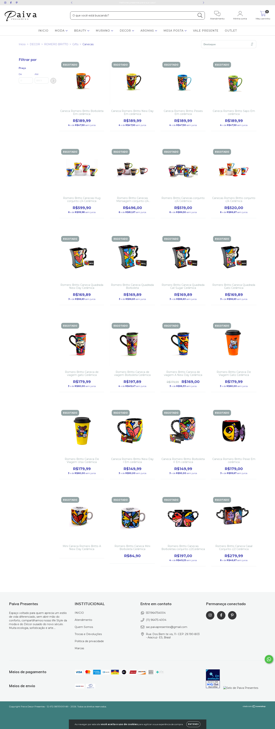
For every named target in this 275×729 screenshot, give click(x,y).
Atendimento (83, 620)
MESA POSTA (174, 30)
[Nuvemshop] (254, 706)
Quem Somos (84, 627)
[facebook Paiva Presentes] (11, 2)
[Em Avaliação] (213, 679)
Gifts (75, 44)
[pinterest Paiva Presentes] (16, 2)
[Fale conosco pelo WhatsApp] (269, 659)
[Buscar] (200, 15)
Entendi (193, 724)
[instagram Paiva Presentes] (5, 2)
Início (22, 44)
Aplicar (53, 81)
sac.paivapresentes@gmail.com (166, 627)
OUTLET (231, 30)
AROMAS (147, 30)
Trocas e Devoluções (88, 634)
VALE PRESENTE (206, 30)
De (20, 74)
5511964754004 (156, 612)
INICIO (43, 30)
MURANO (103, 30)
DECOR (126, 30)
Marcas (79, 648)
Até (36, 74)
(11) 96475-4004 (156, 620)
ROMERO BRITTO (56, 44)
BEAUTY (80, 30)
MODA (60, 30)
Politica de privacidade (89, 641)
